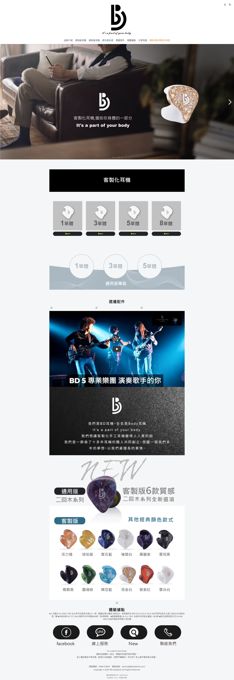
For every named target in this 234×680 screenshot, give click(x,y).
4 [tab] (119, 157)
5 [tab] (121, 157)
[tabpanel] (117, 101)
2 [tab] (115, 157)
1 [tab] (112, 157)
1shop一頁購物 (118, 678)
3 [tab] (117, 157)
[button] (67, 234)
